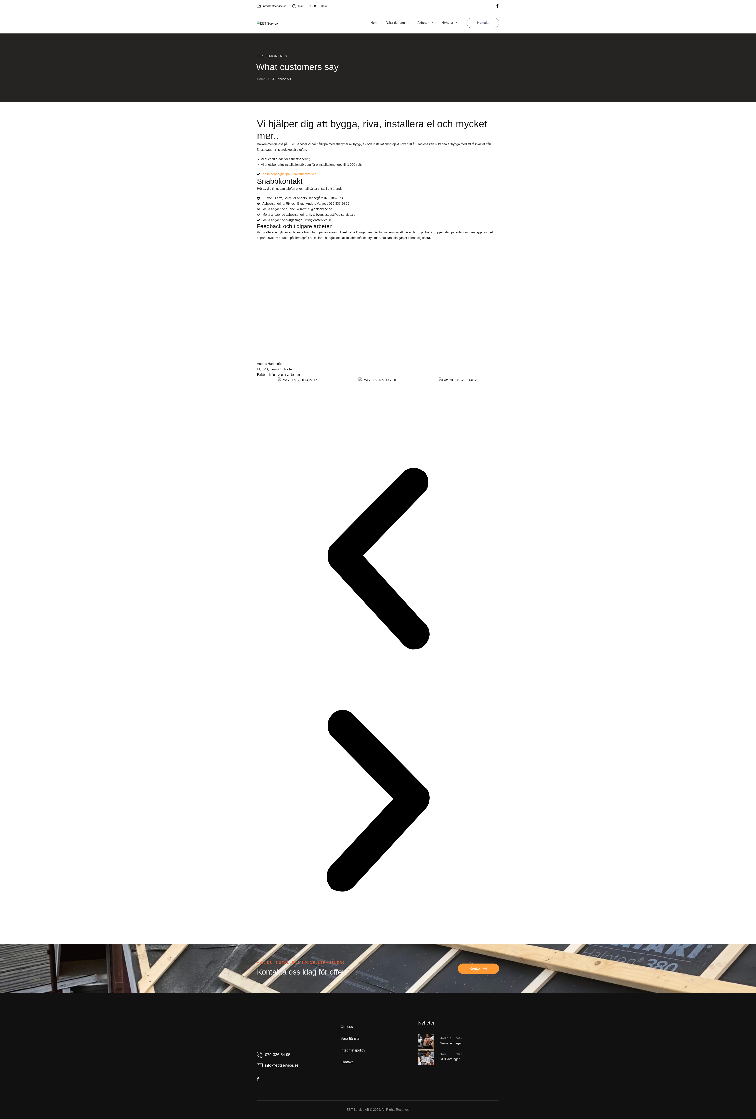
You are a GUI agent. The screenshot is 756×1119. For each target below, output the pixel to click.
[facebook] (497, 6)
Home (261, 79)
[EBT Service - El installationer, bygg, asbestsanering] (267, 23)
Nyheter (447, 22)
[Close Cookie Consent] (749, 1108)
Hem (374, 22)
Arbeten (423, 22)
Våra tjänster (395, 22)
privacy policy (733, 1107)
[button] (378, 559)
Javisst (633, 1107)
